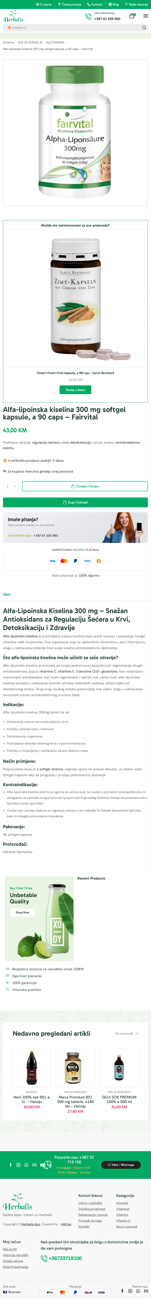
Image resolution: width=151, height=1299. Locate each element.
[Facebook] (11, 1165)
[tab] (9, 596)
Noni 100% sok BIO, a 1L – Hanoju (32, 1099)
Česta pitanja (71, 4)
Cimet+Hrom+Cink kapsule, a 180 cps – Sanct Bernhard (75, 373)
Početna (8, 42)
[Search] (144, 27)
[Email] (34, 1165)
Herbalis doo (30, 1224)
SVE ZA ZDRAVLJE (30, 42)
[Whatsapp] (26, 1165)
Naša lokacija (138, 4)
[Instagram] (18, 1165)
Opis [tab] (6, 594)
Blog (116, 4)
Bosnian (14, 1292)
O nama (46, 4)
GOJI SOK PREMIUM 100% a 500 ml (119, 1099)
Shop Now (22, 912)
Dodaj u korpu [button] (75, 390)
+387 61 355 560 (46, 535)
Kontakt (96, 4)
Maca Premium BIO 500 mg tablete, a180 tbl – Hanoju (75, 1102)
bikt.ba (66, 1224)
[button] (133, 16)
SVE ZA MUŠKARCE (75, 1092)
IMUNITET (31, 1092)
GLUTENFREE (55, 42)
